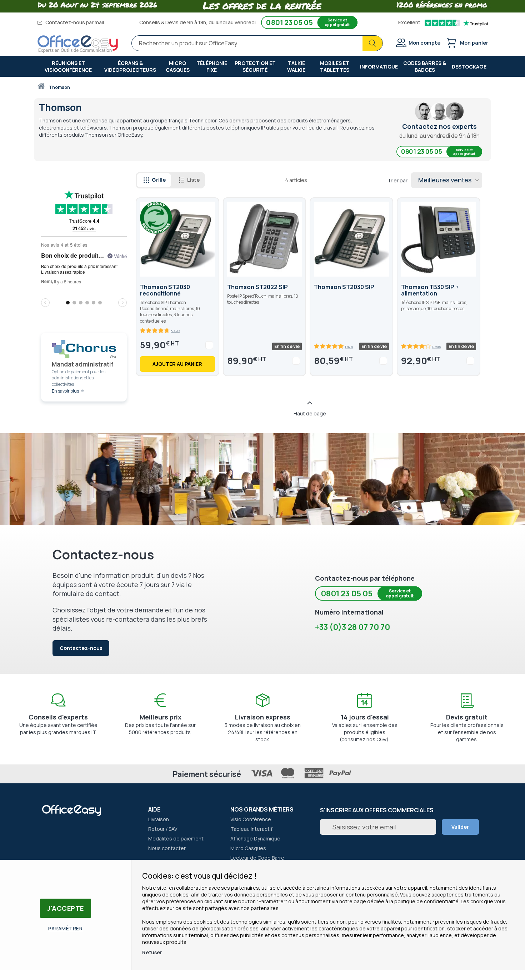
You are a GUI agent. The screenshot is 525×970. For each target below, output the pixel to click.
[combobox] (257, 43)
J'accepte (65, 908)
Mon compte (424, 42)
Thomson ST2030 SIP (344, 287)
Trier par (398, 180)
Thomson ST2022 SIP (257, 287)
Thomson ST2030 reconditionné (165, 290)
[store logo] (78, 44)
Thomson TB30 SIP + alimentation (430, 290)
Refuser (152, 952)
